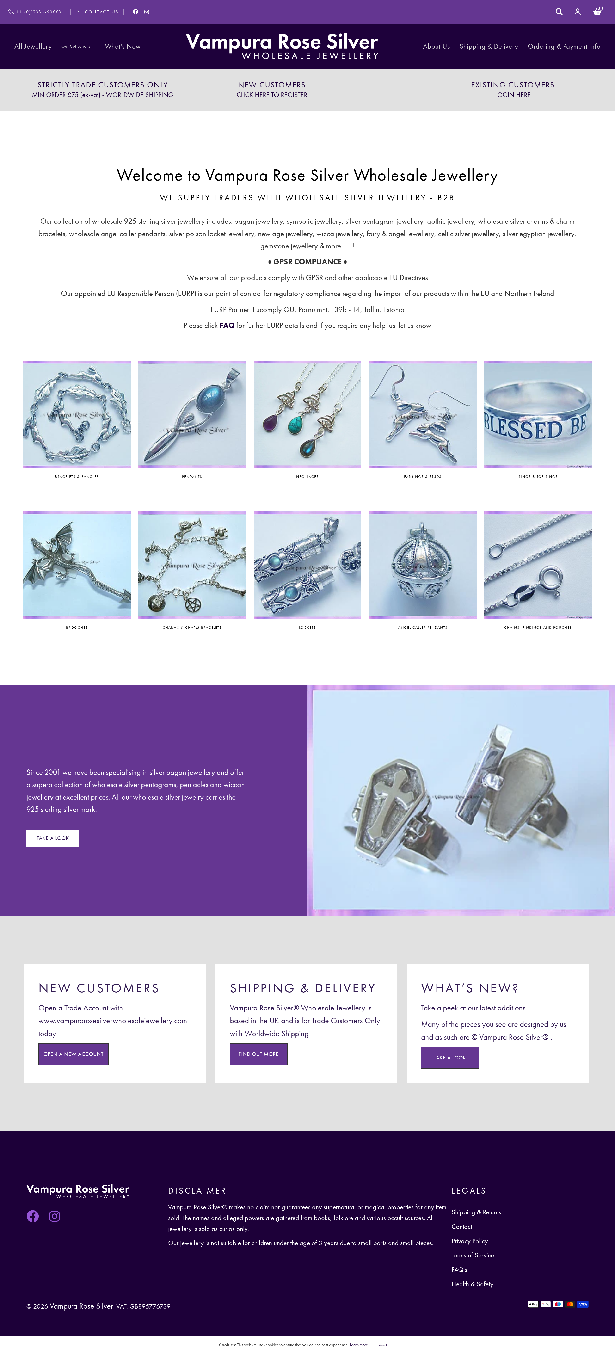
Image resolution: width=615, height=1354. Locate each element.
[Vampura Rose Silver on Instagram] (147, 12)
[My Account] (578, 11)
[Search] (559, 12)
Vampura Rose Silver (81, 1306)
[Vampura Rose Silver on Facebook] (136, 12)
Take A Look (450, 1057)
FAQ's (459, 1269)
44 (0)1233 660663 (39, 12)
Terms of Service (473, 1255)
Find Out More (259, 1054)
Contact (462, 1226)
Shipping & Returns (476, 1212)
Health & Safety (472, 1284)
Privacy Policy (470, 1241)
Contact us (101, 12)
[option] (102, 90)
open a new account (73, 1054)
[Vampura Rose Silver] (282, 46)
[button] (78, 46)
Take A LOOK (53, 838)
